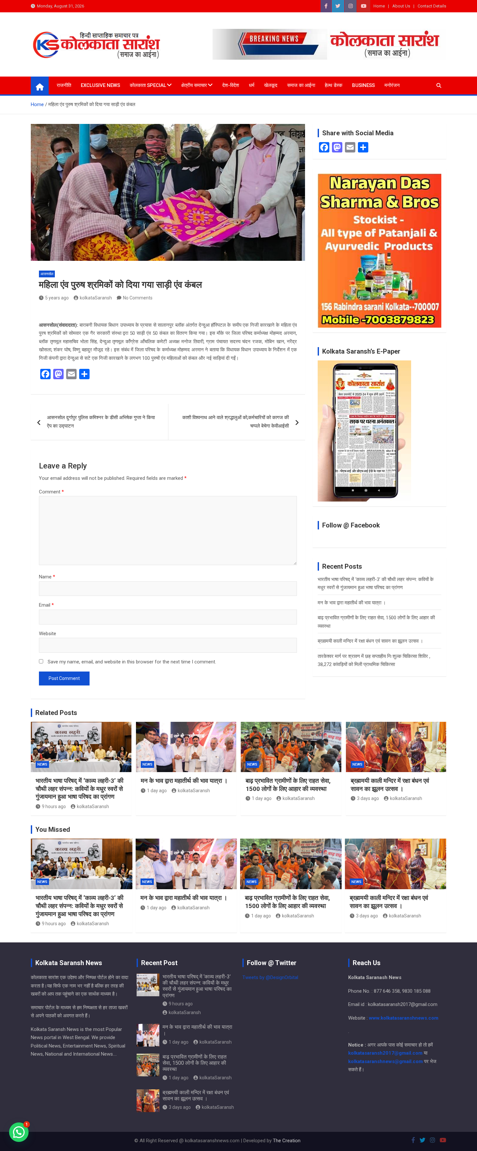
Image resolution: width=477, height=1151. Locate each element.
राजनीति (64, 85)
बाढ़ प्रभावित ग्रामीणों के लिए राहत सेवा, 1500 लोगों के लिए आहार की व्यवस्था (288, 785)
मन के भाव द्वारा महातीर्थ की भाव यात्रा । (352, 603)
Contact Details (432, 6)
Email (46, 605)
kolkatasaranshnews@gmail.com (385, 1061)
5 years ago (57, 297)
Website (47, 633)
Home (379, 6)
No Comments (138, 297)
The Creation (286, 1141)
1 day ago (157, 790)
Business (363, 85)
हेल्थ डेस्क (333, 85)
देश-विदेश (230, 85)
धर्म (251, 85)
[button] (19, 1132)
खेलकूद (270, 85)
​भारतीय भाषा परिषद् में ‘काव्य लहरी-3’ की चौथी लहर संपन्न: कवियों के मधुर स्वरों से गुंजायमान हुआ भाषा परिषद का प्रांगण (79, 788)
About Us (401, 6)
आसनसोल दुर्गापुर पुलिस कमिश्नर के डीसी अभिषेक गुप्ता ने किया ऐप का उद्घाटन (101, 422)
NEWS (42, 764)
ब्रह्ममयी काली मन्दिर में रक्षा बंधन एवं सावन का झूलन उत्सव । (370, 641)
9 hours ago (54, 806)
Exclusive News (100, 85)
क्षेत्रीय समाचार (194, 85)
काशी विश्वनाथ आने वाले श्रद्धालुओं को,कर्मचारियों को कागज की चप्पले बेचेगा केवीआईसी (235, 422)
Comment (51, 492)
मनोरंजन (392, 85)
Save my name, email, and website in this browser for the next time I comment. (132, 662)
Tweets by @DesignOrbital (270, 977)
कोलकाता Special (148, 85)
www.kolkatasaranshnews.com (403, 1018)
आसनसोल (47, 274)
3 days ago (368, 798)
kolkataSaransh (96, 297)
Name (47, 577)
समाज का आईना (301, 85)
